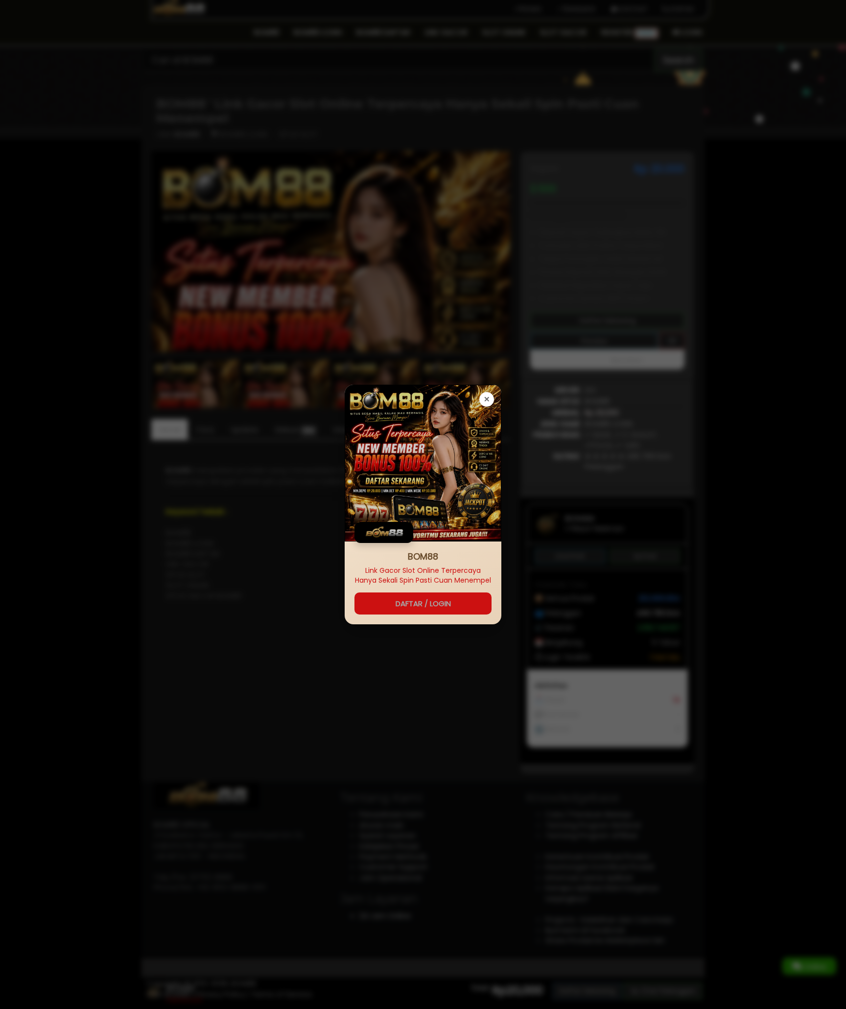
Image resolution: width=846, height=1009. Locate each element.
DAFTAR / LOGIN (423, 603)
